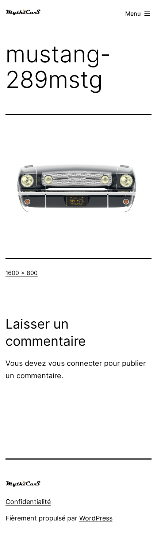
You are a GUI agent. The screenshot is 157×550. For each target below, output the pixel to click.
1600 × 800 (21, 272)
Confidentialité (28, 502)
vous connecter (75, 363)
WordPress (95, 518)
